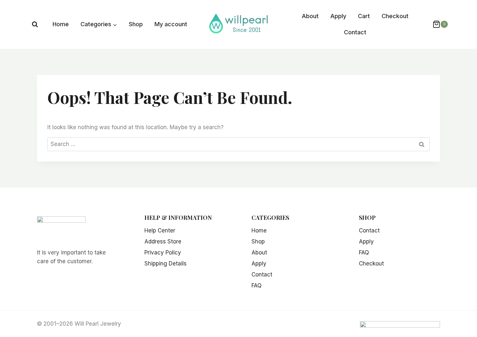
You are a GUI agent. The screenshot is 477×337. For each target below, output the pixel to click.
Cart (364, 16)
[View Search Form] (35, 24)
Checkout (395, 16)
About (310, 16)
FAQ (256, 285)
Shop (136, 24)
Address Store (162, 241)
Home (61, 24)
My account (170, 24)
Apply (338, 16)
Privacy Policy (162, 252)
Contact (355, 32)
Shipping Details (165, 263)
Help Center (159, 230)
